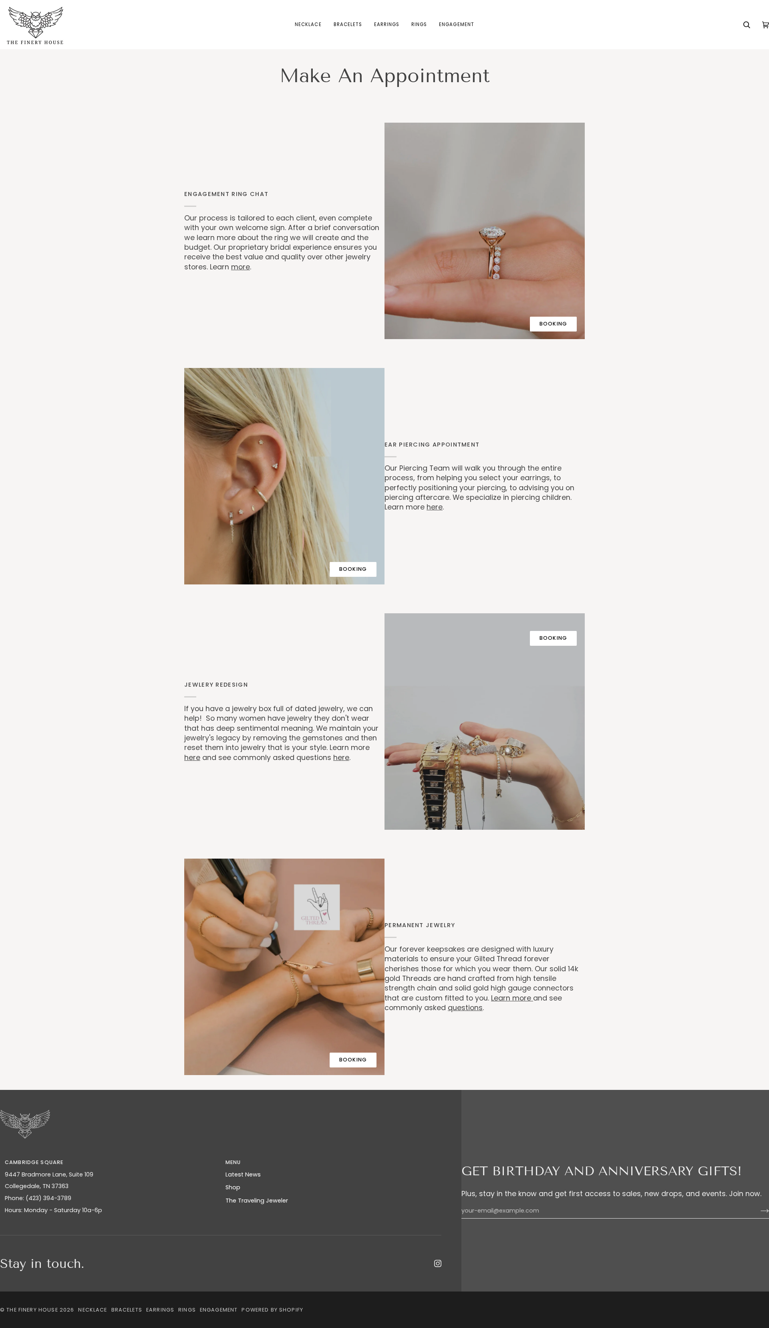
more (240, 267)
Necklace (92, 1309)
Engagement (219, 1309)
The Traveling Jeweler (256, 1201)
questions (465, 1008)
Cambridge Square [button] (34, 1162)
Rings (187, 1309)
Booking (553, 323)
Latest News (243, 1174)
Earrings (160, 1309)
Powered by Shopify (272, 1309)
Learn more (512, 998)
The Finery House (32, 1309)
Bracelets (126, 1309)
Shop (232, 1187)
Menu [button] (233, 1162)
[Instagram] (437, 1263)
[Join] (758, 1210)
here (435, 507)
